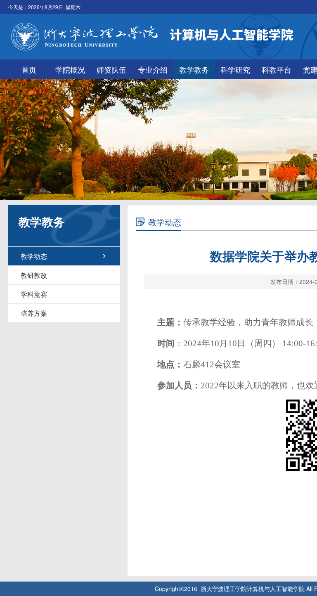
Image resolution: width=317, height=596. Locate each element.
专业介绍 (153, 69)
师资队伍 (111, 69)
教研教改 (34, 275)
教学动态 (34, 256)
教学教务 (194, 69)
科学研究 (235, 69)
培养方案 (34, 313)
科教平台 (276, 69)
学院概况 (70, 69)
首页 (28, 69)
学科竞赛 (34, 294)
